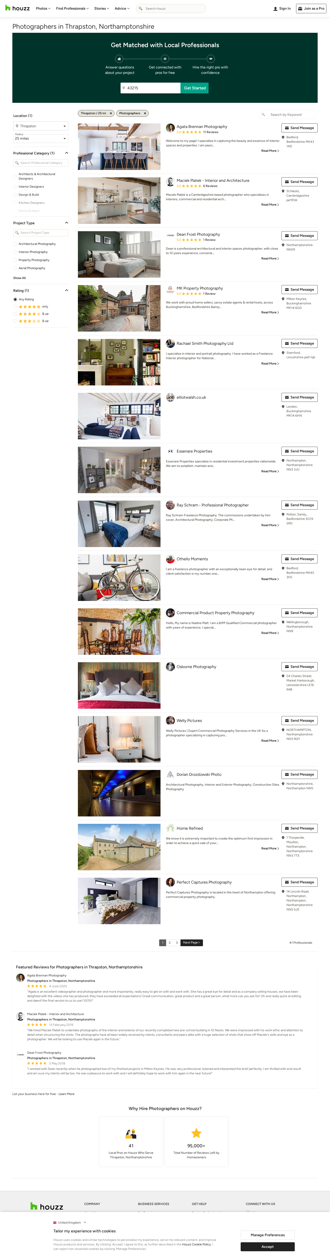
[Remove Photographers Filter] (145, 113)
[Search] (140, 8)
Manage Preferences (268, 1235)
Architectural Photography (37, 244)
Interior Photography (33, 252)
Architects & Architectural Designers (37, 176)
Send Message (302, 128)
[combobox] (171, 8)
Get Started (195, 88)
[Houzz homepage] (17, 8)
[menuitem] (43, 8)
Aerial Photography (32, 268)
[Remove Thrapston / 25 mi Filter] (111, 113)
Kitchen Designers (32, 203)
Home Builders (29, 211)
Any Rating (26, 299)
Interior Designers (31, 187)
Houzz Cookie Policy (196, 1244)
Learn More (67, 1094)
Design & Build (29, 195)
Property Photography (34, 260)
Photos (41, 8)
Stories (100, 8)
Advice (120, 8)
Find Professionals (70, 8)
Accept (268, 1247)
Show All (19, 278)
